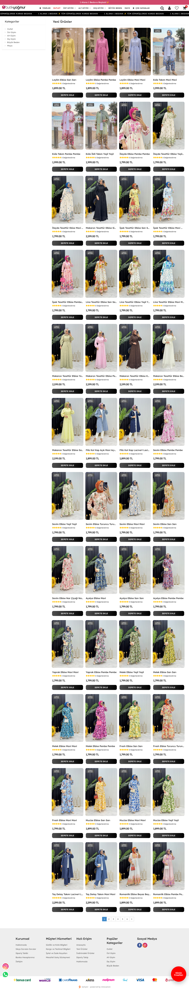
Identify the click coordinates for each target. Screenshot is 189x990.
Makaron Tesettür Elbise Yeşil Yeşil (67, 376)
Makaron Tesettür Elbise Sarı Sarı (67, 450)
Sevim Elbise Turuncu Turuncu (101, 524)
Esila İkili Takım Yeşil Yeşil (100, 154)
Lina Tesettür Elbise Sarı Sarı (101, 302)
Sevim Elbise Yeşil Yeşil (64, 524)
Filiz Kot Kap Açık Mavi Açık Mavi (101, 450)
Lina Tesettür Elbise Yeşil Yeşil (135, 302)
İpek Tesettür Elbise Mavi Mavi (168, 228)
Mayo (127, 8)
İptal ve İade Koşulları (56, 953)
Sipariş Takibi (22, 953)
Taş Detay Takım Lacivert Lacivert (67, 894)
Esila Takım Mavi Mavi (165, 79)
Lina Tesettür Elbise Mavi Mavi (168, 302)
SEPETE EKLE (67, 95)
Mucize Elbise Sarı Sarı (98, 820)
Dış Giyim (98, 8)
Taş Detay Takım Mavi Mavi (100, 894)
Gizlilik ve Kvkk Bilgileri (56, 945)
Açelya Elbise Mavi (96, 598)
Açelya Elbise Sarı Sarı (132, 598)
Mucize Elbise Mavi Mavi (133, 820)
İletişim (19, 961)
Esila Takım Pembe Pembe (66, 154)
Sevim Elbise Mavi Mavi (132, 524)
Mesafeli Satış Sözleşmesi (58, 957)
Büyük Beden (115, 8)
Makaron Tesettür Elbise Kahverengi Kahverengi (135, 376)
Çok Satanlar (142, 8)
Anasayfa (81, 945)
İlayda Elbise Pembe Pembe (135, 154)
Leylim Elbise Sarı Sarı (64, 79)
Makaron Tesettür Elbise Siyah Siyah (101, 228)
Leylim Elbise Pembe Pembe (101, 79)
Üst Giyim (68, 8)
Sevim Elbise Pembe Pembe (168, 450)
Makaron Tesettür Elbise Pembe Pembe (101, 376)
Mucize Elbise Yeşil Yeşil (166, 820)
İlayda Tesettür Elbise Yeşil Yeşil (168, 154)
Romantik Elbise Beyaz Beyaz (135, 894)
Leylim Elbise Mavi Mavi (132, 79)
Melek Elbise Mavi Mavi (64, 746)
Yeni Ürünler (82, 949)
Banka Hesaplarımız (25, 957)
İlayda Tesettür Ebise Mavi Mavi (67, 228)
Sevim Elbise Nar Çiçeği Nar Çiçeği (67, 598)
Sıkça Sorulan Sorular (26, 949)
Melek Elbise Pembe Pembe (100, 746)
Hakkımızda (21, 945)
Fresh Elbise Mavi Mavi (64, 820)
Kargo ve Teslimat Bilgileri (58, 949)
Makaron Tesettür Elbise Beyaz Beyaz (168, 376)
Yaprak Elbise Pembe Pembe (101, 672)
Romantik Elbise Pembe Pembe (168, 894)
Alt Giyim (83, 8)
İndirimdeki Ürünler (85, 953)
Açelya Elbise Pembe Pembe (168, 598)
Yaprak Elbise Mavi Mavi (65, 672)
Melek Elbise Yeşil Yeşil (132, 672)
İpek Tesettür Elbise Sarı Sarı (135, 228)
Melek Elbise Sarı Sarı (164, 672)
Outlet (56, 8)
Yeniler (46, 8)
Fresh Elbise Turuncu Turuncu (168, 746)
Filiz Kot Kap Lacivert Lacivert (135, 450)
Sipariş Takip (82, 957)
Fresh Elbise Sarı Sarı (131, 746)
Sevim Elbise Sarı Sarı (165, 524)
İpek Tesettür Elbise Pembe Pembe (67, 302)
